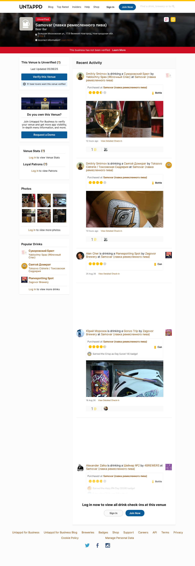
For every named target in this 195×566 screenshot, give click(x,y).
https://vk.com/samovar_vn (173, 19)
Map (41, 36)
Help (87, 6)
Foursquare (166, 19)
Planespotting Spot (41, 278)
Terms (165, 532)
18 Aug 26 (91, 400)
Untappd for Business (25, 532)
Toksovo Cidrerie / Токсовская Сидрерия (47, 270)
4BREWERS (151, 465)
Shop (96, 6)
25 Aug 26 (91, 274)
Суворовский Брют (41, 250)
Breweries (88, 532)
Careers (143, 532)
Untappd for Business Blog (60, 532)
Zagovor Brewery (39, 282)
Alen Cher (92, 253)
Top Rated (63, 6)
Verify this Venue (44, 76)
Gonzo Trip (131, 331)
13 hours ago (92, 231)
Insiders (76, 6)
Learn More (67, 40)
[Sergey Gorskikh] (106, 408)
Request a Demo (44, 134)
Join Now (127, 7)
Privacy (178, 532)
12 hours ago (92, 141)
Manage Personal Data (119, 537)
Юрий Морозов (96, 331)
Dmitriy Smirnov (96, 73)
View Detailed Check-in (111, 141)
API (155, 532)
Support (128, 532)
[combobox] (157, 6)
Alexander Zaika (96, 465)
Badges (103, 532)
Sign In (110, 7)
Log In (32, 157)
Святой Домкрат (40, 264)
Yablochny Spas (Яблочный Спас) (45, 256)
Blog (50, 6)
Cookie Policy (70, 537)
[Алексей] (106, 149)
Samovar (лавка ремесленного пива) (125, 87)
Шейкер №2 (132, 465)
